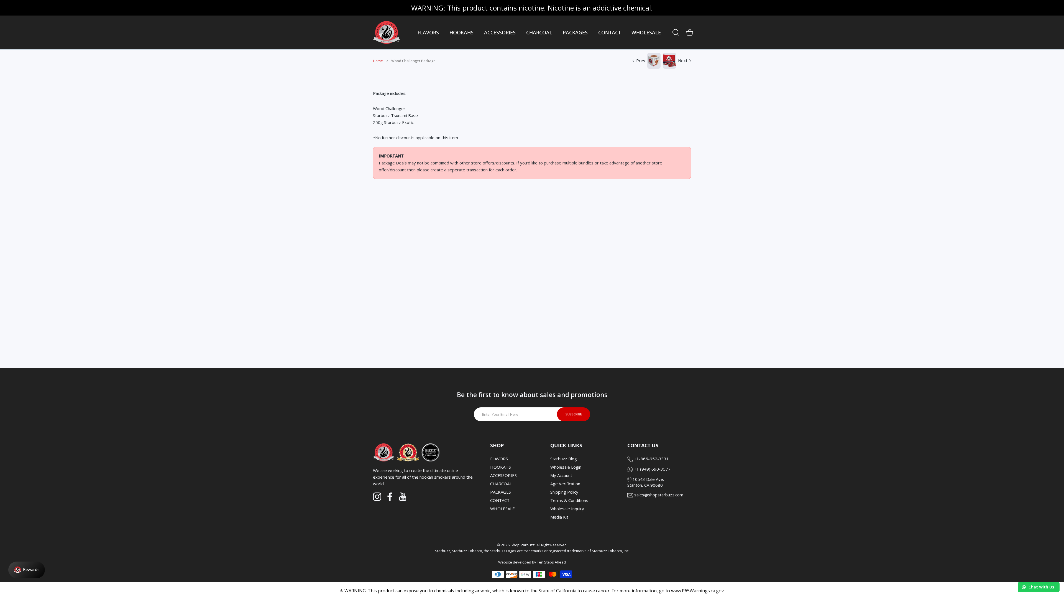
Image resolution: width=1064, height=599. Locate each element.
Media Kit (559, 517)
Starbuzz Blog (563, 458)
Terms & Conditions (569, 500)
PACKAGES (500, 492)
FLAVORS (499, 458)
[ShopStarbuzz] (386, 32)
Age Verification (565, 483)
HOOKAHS (500, 467)
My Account (561, 475)
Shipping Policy (564, 492)
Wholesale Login (565, 467)
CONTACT (500, 500)
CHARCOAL (501, 483)
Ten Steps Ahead (551, 562)
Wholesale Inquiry (567, 508)
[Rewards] (26, 570)
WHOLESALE (502, 508)
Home (378, 60)
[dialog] (676, 32)
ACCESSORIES (503, 475)
